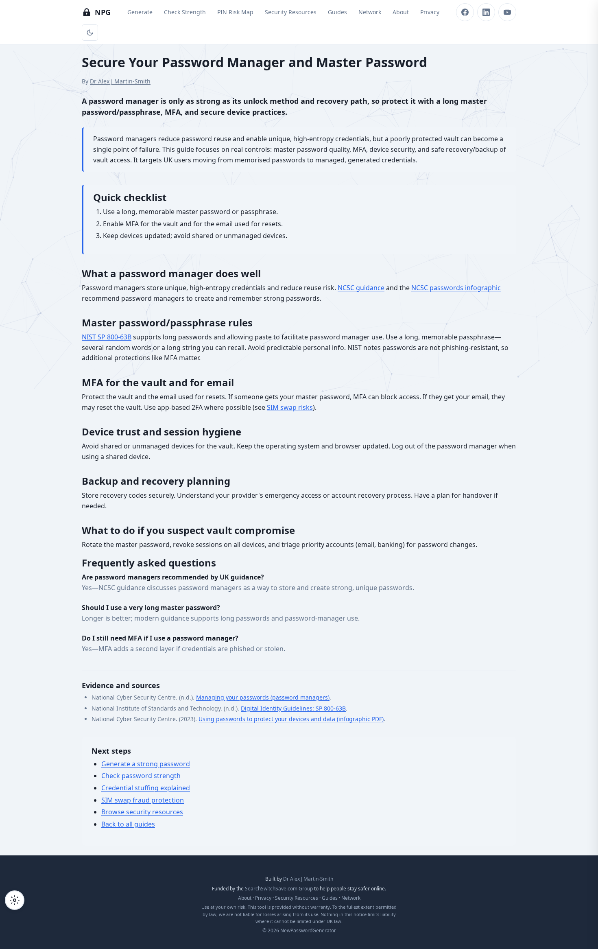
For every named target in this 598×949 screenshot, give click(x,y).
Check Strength (185, 12)
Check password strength (141, 775)
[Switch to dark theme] (90, 32)
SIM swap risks (290, 407)
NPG (103, 12)
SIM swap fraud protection (142, 800)
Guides (337, 12)
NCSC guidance (361, 287)
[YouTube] (507, 12)
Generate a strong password (145, 763)
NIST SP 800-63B (106, 336)
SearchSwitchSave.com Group (279, 888)
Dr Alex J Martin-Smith (120, 81)
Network (369, 12)
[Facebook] (465, 12)
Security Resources (290, 12)
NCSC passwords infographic (456, 287)
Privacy (429, 12)
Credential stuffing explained (145, 787)
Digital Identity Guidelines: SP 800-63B (293, 708)
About (401, 12)
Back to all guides (128, 824)
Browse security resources (142, 811)
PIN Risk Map (235, 12)
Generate (140, 12)
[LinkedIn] (486, 12)
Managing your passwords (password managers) (263, 697)
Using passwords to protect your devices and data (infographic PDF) (291, 719)
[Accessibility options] (14, 900)
